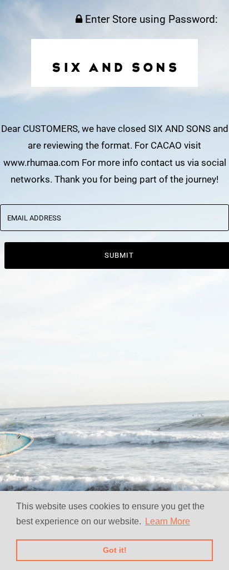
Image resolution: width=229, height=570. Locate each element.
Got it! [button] (115, 550)
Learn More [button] (167, 521)
